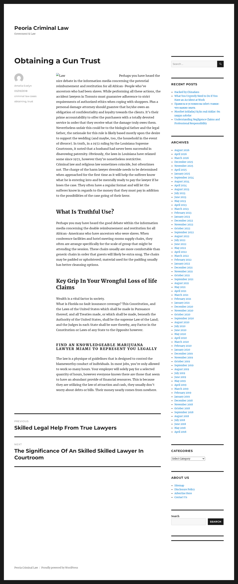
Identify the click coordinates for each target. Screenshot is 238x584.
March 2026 (181, 158)
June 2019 (180, 377)
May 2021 (180, 287)
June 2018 (180, 424)
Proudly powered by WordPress (59, 567)
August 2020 (181, 322)
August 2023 (181, 189)
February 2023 (182, 212)
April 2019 (180, 385)
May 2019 (180, 381)
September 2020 (184, 318)
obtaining (20, 101)
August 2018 (181, 416)
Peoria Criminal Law (41, 28)
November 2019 (183, 357)
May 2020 (180, 334)
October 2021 (182, 275)
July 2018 (179, 420)
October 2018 (182, 408)
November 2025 (183, 165)
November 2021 (183, 271)
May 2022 (180, 248)
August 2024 (181, 181)
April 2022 (180, 252)
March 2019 (181, 388)
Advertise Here (183, 493)
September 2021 (183, 279)
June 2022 (180, 244)
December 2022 (183, 220)
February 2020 (183, 345)
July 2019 (179, 373)
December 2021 (183, 267)
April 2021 (180, 291)
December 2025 (183, 162)
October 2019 (182, 361)
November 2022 (183, 224)
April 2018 (180, 431)
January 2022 (182, 263)
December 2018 (183, 400)
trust (30, 101)
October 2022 (182, 228)
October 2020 (182, 314)
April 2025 (180, 169)
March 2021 (181, 295)
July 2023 (179, 193)
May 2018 (180, 428)
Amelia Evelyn (23, 85)
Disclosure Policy (184, 489)
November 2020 (183, 310)
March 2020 (181, 342)
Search (175, 516)
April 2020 (180, 338)
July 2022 (179, 240)
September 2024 (184, 177)
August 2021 (181, 283)
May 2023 (180, 201)
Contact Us (180, 497)
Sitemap (179, 485)
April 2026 (180, 154)
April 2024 (180, 185)
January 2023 (182, 216)
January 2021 (182, 302)
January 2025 (182, 173)
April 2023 (180, 205)
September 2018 (183, 412)
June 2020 (180, 330)
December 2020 (183, 306)
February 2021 (182, 298)
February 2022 (183, 259)
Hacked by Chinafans (186, 92)
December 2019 (183, 353)
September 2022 (184, 232)
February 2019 (182, 392)
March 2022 (181, 255)
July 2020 (179, 326)
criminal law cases (25, 96)
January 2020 (182, 349)
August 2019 (181, 369)
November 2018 (183, 404)
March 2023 (181, 209)
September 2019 (184, 365)
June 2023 (180, 197)
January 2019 (182, 396)
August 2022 (181, 236)
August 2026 (181, 150)
